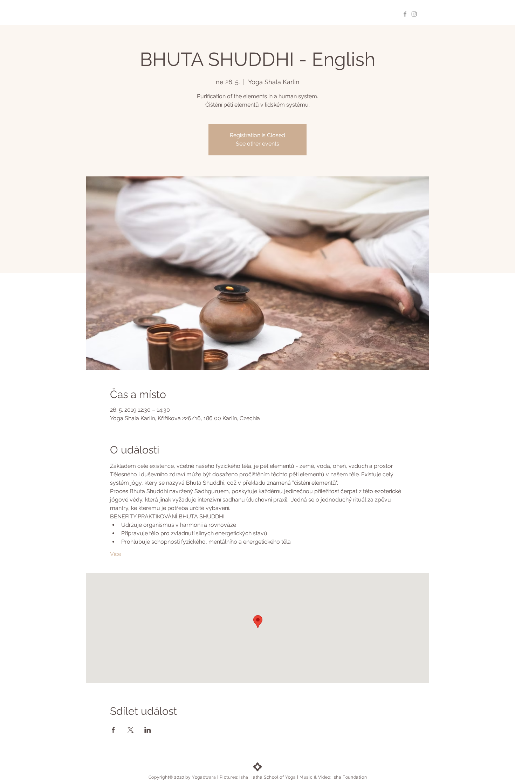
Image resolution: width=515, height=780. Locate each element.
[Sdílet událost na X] (130, 730)
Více (115, 554)
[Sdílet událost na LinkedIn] (147, 730)
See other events (257, 143)
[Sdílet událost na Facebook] (113, 730)
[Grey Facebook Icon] (404, 14)
